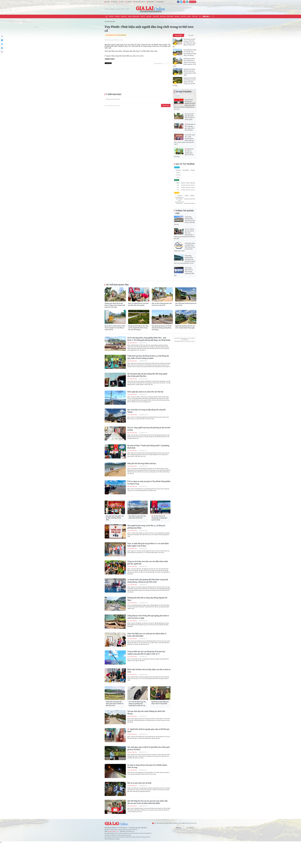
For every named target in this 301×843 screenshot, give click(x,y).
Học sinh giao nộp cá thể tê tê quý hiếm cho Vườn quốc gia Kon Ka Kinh (148, 748)
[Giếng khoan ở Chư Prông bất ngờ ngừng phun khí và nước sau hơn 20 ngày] (115, 622)
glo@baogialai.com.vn (113, 831)
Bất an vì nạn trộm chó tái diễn (139, 783)
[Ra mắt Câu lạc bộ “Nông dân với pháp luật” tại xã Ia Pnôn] (160, 507)
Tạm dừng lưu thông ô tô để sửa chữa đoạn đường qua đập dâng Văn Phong (190, 52)
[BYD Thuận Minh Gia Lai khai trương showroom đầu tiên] (179, 270)
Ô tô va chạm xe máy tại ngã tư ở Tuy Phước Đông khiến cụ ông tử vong (148, 482)
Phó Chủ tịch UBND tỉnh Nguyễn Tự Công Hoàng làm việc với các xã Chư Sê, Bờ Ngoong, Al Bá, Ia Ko (184, 104)
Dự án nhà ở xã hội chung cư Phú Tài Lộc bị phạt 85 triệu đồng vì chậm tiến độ (184, 42)
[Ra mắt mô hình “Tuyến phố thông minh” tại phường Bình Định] (115, 451)
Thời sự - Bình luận (133, 16)
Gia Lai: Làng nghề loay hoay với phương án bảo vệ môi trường (148, 429)
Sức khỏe (155, 16)
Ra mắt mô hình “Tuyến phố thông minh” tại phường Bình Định (148, 447)
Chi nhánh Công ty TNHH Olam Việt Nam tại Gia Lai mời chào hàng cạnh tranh (184, 247)
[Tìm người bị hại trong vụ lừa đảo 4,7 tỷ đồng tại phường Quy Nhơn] (115, 531)
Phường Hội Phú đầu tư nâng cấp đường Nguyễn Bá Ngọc (147, 599)
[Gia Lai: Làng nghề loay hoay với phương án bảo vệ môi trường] (115, 433)
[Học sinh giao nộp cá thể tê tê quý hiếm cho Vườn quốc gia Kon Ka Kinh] (115, 753)
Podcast (129, 1)
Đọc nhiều (178, 35)
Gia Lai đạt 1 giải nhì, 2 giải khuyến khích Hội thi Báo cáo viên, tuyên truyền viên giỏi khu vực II (184, 139)
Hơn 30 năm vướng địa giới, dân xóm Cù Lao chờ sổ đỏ (162, 304)
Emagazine (151, 1)
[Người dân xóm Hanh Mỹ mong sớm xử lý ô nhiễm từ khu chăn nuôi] (115, 693)
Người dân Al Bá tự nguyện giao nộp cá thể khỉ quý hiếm (190, 127)
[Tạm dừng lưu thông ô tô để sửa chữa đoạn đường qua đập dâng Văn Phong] (177, 52)
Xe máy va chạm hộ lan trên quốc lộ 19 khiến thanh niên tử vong (147, 766)
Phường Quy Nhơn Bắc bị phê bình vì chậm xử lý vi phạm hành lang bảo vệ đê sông (184, 62)
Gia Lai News (207, 16)
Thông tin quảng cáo (184, 211)
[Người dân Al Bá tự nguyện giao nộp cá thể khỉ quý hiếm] (115, 735)
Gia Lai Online (116, 823)
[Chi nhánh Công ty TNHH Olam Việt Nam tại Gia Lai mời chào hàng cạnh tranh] (179, 245)
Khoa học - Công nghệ (166, 16)
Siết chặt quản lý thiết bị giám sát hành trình (185, 304)
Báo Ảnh (115, 1)
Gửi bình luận (165, 105)
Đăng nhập (192, 1)
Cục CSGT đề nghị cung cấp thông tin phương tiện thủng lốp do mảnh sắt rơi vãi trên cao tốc (137, 703)
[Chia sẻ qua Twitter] (2, 44)
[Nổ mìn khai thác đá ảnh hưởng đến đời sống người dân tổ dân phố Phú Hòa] (115, 380)
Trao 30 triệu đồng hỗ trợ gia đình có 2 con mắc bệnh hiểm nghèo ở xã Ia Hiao (148, 545)
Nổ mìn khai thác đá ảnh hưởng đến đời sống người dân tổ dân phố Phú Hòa (147, 375)
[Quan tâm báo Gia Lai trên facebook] (178, 2)
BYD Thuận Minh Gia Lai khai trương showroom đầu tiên (184, 271)
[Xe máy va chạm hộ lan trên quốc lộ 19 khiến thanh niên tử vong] (115, 771)
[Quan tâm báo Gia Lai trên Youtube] (184, 2)
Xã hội (188, 16)
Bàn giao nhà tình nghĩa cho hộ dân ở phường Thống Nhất (115, 518)
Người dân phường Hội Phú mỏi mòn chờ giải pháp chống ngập (190, 72)
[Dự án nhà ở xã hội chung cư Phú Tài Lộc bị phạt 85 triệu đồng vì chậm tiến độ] (177, 41)
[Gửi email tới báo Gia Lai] (187, 2)
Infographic (160, 1)
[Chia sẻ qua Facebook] (2, 36)
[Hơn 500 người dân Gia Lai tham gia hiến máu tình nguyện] (138, 294)
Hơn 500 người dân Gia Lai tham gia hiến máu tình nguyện (138, 304)
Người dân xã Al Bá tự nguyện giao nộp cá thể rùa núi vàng (184, 152)
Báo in (122, 1)
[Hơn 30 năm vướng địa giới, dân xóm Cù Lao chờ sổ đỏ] (162, 294)
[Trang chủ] (106, 16)
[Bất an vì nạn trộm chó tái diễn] (115, 789)
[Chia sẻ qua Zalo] (2, 40)
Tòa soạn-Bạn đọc (110, 21)
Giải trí (183, 16)
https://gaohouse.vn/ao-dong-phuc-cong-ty (184, 341)
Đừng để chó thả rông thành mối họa (141, 463)
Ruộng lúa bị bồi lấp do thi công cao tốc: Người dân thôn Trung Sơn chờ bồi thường (184, 81)
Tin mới (190, 35)
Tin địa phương (183, 91)
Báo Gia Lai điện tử (150, 9)
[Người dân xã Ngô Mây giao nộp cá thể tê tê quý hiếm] (160, 693)
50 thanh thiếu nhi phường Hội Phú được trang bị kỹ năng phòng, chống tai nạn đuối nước (147, 581)
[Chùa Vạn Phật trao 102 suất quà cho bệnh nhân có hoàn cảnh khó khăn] (115, 639)
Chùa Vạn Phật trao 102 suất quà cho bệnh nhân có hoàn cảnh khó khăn (146, 635)
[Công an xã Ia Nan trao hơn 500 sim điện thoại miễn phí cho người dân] (115, 567)
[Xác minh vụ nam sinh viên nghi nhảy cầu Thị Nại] (137, 507)
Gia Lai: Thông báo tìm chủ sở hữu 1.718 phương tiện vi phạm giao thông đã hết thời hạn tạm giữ (184, 233)
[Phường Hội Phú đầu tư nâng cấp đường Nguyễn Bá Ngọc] (115, 604)
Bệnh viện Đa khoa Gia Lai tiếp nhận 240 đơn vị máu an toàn (148, 670)
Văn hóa (177, 16)
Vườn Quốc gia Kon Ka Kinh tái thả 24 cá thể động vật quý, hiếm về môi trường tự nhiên (148, 357)
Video (108, 1)
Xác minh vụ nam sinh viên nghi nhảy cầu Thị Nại (137, 517)
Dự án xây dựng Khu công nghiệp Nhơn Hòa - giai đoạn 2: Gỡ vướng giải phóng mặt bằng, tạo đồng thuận (148, 339)
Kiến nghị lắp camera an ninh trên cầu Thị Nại (145, 392)
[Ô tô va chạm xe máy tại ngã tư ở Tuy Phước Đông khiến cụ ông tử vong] (115, 487)
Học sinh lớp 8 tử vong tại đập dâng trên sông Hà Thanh (146, 411)
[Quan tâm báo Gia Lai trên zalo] (181, 2)
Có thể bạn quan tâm (117, 285)
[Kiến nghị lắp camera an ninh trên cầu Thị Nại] (115, 398)
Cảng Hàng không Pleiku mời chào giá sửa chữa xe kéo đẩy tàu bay (184, 220)
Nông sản (177, 167)
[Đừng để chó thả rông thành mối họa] (115, 469)
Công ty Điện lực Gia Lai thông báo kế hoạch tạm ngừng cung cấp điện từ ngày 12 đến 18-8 (146, 653)
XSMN (193, 338)
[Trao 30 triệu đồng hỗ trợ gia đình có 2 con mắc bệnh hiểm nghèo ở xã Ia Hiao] (115, 549)
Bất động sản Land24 (186, 338)
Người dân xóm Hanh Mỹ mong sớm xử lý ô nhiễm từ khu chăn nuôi (114, 703)
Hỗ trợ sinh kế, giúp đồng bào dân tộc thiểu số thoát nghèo (190, 116)
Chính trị (123, 16)
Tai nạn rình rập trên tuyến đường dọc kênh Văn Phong (146, 712)
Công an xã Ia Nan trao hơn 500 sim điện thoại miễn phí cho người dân (147, 562)
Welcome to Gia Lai (140, 1)
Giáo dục (149, 16)
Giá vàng (177, 192)
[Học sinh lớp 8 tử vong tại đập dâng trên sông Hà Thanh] (115, 416)
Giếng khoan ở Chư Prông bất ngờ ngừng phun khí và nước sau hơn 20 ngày (148, 617)
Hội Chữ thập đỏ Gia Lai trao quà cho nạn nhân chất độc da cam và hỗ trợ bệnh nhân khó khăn (147, 802)
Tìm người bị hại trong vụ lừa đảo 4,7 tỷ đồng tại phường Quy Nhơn (146, 527)
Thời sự (111, 16)
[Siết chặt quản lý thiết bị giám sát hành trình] (185, 294)
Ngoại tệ (176, 180)
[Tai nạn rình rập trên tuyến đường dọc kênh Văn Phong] (115, 717)
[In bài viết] (2, 52)
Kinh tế (143, 16)
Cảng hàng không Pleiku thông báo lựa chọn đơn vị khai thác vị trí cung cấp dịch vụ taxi (184, 259)
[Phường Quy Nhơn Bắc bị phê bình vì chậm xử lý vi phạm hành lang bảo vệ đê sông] (177, 61)
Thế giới (117, 16)
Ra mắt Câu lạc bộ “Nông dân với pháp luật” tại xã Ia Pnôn (159, 518)
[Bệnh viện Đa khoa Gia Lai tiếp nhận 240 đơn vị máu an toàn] (115, 675)
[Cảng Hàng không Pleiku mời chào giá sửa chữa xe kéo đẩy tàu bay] (179, 219)
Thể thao (194, 16)
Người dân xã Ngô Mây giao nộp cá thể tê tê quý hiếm (160, 702)
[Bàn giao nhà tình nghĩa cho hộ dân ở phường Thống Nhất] (115, 507)
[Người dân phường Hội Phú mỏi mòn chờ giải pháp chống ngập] (177, 71)
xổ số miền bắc (177, 338)
